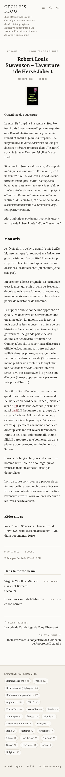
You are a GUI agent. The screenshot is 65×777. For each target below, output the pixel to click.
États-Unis (14, 709)
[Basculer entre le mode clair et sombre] (57, 8)
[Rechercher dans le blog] (50, 8)
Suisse (11, 744)
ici (15, 406)
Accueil (8, 766)
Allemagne (13, 716)
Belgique (12, 752)
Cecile (20, 558)
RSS (32, 766)
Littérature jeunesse (18, 723)
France (40, 680)
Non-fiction (29, 737)
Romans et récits (17, 680)
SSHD (33, 702)
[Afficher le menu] (43, 8)
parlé (15, 410)
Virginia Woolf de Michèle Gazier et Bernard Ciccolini (21, 586)
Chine (11, 737)
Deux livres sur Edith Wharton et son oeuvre (24, 601)
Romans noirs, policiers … (22, 694)
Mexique (27, 730)
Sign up (19, 766)
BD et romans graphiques (22, 687)
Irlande (49, 716)
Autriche (49, 737)
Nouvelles (35, 709)
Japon (46, 744)
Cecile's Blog (15, 9)
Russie (53, 709)
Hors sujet (29, 744)
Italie (10, 730)
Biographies (25, 79)
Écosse (43, 79)
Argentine (46, 730)
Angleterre (14, 702)
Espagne (43, 723)
